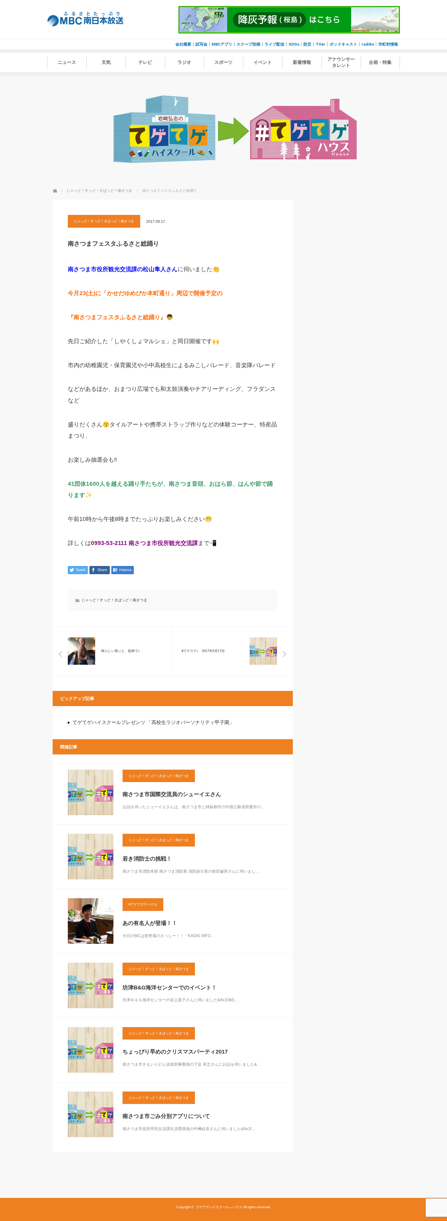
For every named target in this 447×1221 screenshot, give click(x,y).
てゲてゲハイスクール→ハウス (219, 1207)
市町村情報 (388, 44)
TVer (320, 44)
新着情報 (302, 62)
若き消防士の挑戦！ (147, 859)
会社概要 (183, 44)
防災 (307, 44)
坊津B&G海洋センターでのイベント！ (170, 988)
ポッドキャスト (343, 44)
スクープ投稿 (248, 44)
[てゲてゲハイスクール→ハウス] (235, 167)
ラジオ (184, 62)
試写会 (201, 44)
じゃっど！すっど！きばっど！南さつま (104, 221)
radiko (368, 44)
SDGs (294, 44)
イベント (263, 62)
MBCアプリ (222, 44)
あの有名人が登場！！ (150, 923)
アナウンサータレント (341, 62)
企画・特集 (380, 62)
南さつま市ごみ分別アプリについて (166, 1116)
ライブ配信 (274, 44)
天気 (106, 62)
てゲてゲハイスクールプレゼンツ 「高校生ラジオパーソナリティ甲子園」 (153, 722)
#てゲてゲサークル (143, 904)
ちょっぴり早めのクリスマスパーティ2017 (175, 1052)
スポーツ (223, 62)
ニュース (67, 62)
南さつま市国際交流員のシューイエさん (172, 794)
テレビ (145, 62)
